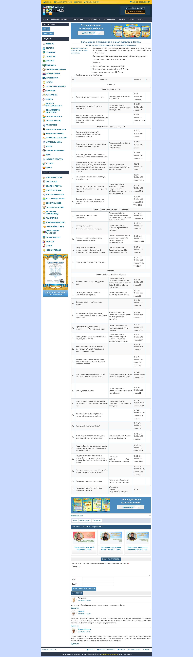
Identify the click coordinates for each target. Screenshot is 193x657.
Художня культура (54, 159)
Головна (48, 2)
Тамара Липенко (84, 629)
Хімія (48, 155)
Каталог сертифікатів (64, 2)
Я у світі (49, 163)
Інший (49, 167)
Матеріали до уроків (55, 199)
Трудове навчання (55, 133)
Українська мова (54, 142)
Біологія (50, 48)
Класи (45, 19)
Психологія (51, 125)
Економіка (51, 65)
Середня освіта (94, 19)
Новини (140, 19)
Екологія (50, 61)
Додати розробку (136, 11)
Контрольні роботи (55, 194)
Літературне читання (56, 86)
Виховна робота (54, 186)
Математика (51, 95)
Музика (49, 99)
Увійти (146, 650)
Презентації (51, 182)
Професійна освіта (55, 226)
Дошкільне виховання (59, 19)
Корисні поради (53, 250)
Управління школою (55, 222)
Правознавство (53, 121)
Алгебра (50, 44)
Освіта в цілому (53, 237)
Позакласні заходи (55, 207)
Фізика (49, 146)
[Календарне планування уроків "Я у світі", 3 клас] (111, 538)
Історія (49, 82)
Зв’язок (79, 2)
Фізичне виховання (55, 150)
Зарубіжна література (56, 69)
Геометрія (50, 56)
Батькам (122, 19)
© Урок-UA (49, 650)
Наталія (81, 611)
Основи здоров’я (85, 520)
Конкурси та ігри (54, 190)
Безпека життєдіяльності (54, 105)
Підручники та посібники (52, 232)
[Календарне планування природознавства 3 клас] (137, 538)
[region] (131, 31)
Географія (50, 52)
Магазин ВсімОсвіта (141, 2)
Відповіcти (75, 608)
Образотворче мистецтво (53, 111)
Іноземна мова (53, 73)
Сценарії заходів (54, 203)
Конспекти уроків (54, 177)
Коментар (76, 566)
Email (74, 584)
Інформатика (52, 78)
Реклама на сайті (92, 2)
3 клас (75, 520)
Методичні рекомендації (52, 213)
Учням (131, 19)
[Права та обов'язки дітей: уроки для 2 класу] (84, 538)
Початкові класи (78, 19)
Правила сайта (134, 650)
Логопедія (50, 91)
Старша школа (109, 19)
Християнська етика (56, 129)
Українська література (56, 138)
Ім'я (74, 579)
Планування (97, 520)
